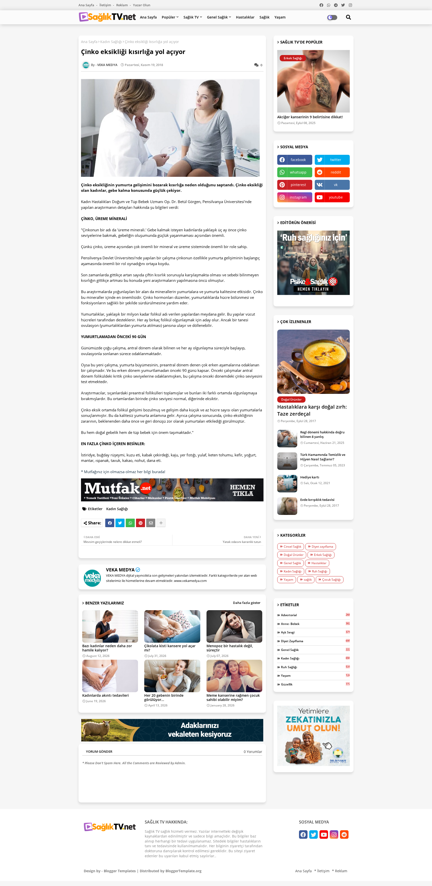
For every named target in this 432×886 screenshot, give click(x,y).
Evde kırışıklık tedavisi (317, 499)
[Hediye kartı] (287, 483)
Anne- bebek (315, 623)
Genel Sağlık (217, 17)
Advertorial (315, 615)
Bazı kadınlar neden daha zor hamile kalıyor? (107, 648)
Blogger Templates (120, 870)
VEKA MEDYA (120, 570)
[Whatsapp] (130, 523)
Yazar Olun (141, 5)
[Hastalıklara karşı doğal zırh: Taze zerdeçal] (313, 362)
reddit (336, 172)
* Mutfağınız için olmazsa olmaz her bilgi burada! (123, 471)
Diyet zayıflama (322, 546)
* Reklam (339, 870)
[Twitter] (120, 523)
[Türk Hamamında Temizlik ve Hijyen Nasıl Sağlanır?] (287, 461)
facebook (298, 159)
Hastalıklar (245, 17)
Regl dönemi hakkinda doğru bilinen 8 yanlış (322, 434)
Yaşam (280, 17)
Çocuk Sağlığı (331, 579)
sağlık (308, 579)
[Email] (150, 523)
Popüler (168, 17)
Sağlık (265, 17)
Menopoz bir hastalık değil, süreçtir (229, 648)
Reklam (122, 5)
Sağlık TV (191, 17)
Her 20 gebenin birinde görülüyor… (164, 697)
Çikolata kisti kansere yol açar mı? (170, 648)
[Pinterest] (140, 523)
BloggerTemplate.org (184, 870)
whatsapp (298, 172)
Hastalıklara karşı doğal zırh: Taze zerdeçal (312, 410)
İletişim (106, 5)
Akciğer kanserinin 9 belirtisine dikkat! (310, 117)
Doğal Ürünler (294, 555)
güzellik (315, 684)
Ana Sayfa (86, 5)
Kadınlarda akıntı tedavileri (105, 695)
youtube (336, 197)
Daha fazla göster (246, 602)
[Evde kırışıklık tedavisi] (287, 506)
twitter (335, 159)
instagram (298, 197)
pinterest (298, 184)
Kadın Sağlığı (111, 41)
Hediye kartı (309, 477)
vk (336, 184)
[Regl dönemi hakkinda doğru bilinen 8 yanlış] (287, 438)
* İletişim (322, 870)
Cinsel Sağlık (292, 546)
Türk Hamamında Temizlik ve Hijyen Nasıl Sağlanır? (322, 456)
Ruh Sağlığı (319, 571)
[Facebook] (109, 523)
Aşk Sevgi (315, 632)
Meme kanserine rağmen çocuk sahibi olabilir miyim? (233, 697)
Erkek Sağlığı (323, 555)
